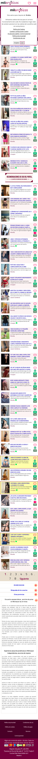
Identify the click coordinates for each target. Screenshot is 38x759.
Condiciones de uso (19, 38)
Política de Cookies (19, 29)
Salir (22, 43)
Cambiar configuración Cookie (19, 31)
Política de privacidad (19, 36)
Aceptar (16, 43)
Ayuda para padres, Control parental (19, 34)
